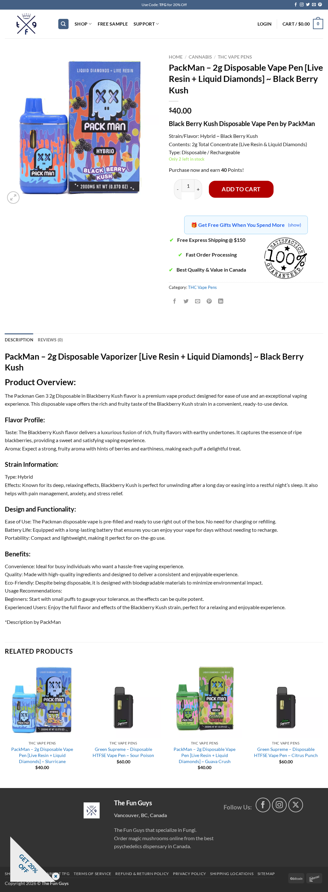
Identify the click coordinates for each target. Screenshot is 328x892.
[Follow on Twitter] (308, 5)
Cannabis (200, 57)
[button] (264, 24)
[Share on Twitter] (186, 301)
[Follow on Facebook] (296, 5)
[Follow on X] (295, 805)
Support (144, 24)
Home (176, 57)
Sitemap (266, 873)
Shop (81, 24)
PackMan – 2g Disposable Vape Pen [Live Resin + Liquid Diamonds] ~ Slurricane (42, 755)
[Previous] (5, 724)
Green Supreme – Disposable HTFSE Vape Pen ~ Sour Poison (123, 752)
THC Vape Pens (235, 57)
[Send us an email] (314, 5)
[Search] (63, 24)
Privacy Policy (189, 873)
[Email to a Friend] (198, 301)
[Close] (54, 877)
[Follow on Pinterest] (320, 5)
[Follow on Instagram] (302, 5)
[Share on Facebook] (174, 301)
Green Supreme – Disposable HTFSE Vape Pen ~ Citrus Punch (286, 752)
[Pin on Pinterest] (209, 301)
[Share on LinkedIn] (221, 301)
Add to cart (241, 189)
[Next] (323, 724)
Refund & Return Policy (142, 873)
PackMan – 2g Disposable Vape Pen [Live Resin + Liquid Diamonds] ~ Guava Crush (204, 755)
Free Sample (113, 24)
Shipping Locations (231, 873)
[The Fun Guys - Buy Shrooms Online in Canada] (26, 24)
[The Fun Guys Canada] (91, 810)
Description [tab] (19, 339)
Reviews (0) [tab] (50, 339)
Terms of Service (92, 873)
